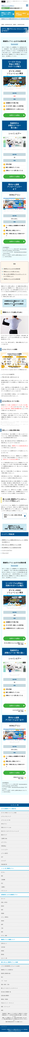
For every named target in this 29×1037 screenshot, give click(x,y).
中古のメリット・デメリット (7, 1003)
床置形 (2, 950)
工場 (2, 928)
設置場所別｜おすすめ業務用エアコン (9, 894)
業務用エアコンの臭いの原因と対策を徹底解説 (13, 515)
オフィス (3, 898)
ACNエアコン (4, 823)
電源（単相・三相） (5, 984)
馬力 (2, 977)
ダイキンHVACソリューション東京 (8, 812)
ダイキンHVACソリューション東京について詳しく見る (13, 643)
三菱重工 (3, 887)
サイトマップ (4, 1026)
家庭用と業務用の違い (6, 973)
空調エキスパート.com (6, 827)
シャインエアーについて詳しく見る (18, 710)
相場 (2, 1010)
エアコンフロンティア (6, 816)
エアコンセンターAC (5, 820)
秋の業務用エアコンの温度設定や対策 (11, 547)
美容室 (2, 920)
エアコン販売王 (4, 853)
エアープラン (4, 842)
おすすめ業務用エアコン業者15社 (8, 808)
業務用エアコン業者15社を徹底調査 (21, 14)
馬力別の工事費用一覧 (6, 991)
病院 (2, 931)
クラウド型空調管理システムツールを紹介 (10, 966)
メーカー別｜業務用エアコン (7, 868)
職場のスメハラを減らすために (11, 271)
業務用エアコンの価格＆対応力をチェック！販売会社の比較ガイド (17, 2)
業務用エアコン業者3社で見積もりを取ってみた (6, 14)
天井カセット (4, 943)
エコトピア (3, 860)
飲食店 (2, 906)
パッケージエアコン (7, 550)
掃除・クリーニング (5, 1006)
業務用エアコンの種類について (8, 939)
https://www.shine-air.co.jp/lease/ (20, 252)
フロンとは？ (5, 553)
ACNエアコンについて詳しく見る (18, 778)
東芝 (2, 875)
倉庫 (2, 924)
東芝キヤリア (4, 834)
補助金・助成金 (4, 999)
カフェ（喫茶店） (5, 917)
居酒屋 (2, 913)
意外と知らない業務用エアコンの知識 (11, 544)
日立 (2, 883)
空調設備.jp (3, 845)
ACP (2, 857)
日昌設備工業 (4, 864)
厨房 (2, 909)
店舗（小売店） (4, 902)
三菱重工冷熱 (4, 838)
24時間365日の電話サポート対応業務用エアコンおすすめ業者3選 (14, 303)
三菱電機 (3, 879)
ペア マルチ (4, 980)
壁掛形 (2, 954)
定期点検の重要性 (5, 995)
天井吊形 (3, 947)
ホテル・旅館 (4, 935)
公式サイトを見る (14, 115)
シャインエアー (4, 849)
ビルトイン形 (4, 958)
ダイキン (3, 872)
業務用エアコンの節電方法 (7, 969)
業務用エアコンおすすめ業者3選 (12, 268)
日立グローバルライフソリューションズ (10, 831)
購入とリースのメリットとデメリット (9, 988)
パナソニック (4, 890)
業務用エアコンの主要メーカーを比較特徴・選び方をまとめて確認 (14, 527)
